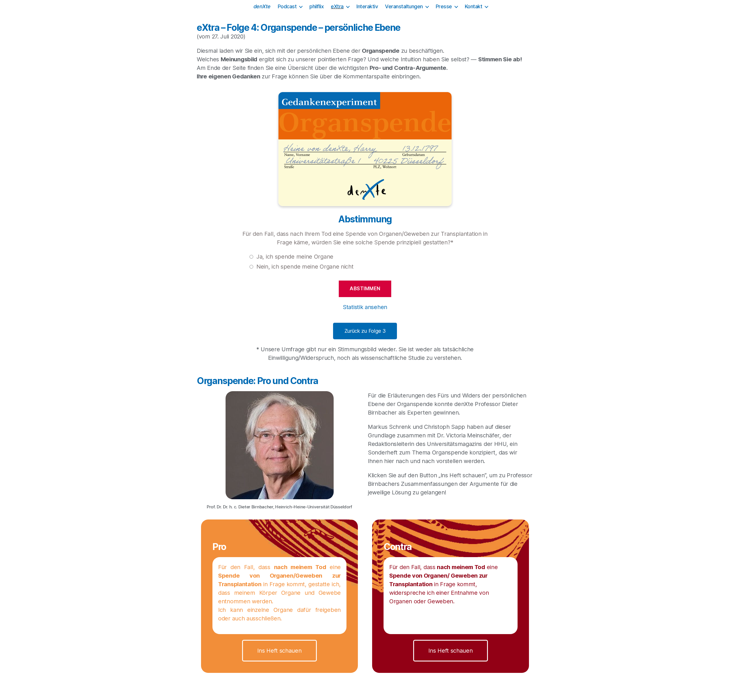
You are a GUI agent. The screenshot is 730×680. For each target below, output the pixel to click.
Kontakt (473, 6)
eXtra (337, 6)
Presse (444, 6)
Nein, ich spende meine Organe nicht (305, 266)
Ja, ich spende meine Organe (294, 256)
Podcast (287, 6)
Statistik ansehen (365, 307)
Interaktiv (367, 6)
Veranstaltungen (404, 6)
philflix (316, 6)
